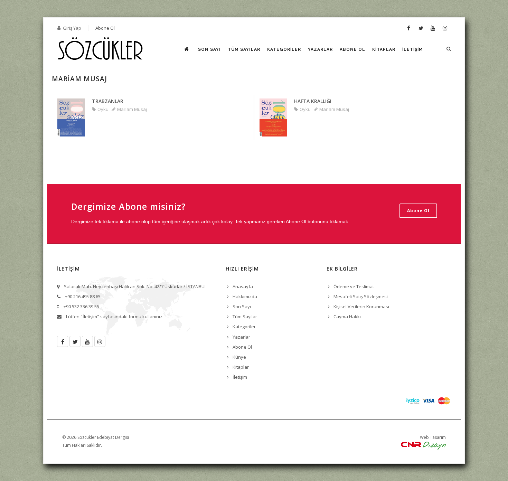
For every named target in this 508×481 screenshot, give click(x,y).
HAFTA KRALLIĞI (312, 101)
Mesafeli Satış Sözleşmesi (360, 296)
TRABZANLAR (107, 101)
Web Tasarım (433, 437)
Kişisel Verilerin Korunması (361, 306)
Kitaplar (383, 49)
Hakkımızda (245, 296)
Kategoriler (284, 49)
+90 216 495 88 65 (83, 296)
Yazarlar (320, 49)
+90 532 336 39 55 (81, 306)
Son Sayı (209, 49)
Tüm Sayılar (244, 49)
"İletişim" (90, 316)
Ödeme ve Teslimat (353, 286)
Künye (239, 357)
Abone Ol (105, 28)
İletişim (412, 49)
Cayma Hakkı (347, 316)
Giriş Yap (72, 28)
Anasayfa (243, 286)
